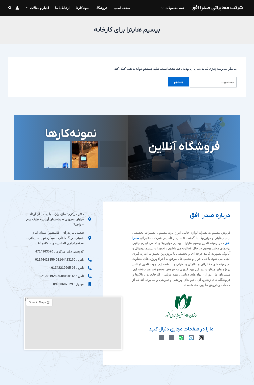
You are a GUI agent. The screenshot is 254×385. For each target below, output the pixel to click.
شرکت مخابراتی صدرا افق (217, 8)
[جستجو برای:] (213, 82)
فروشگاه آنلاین (184, 147)
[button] (10, 8)
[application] (163, 8)
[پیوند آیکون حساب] (17, 8)
